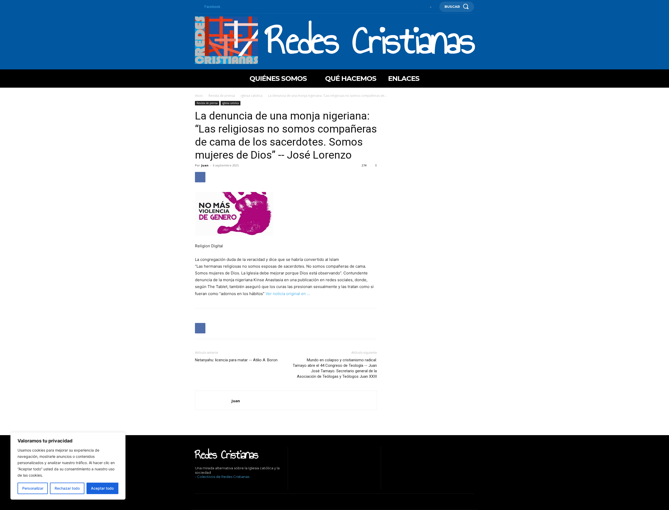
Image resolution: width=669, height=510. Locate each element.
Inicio (199, 95)
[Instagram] (203, 485)
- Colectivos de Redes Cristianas (222, 477)
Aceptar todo (102, 488)
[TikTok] (212, 485)
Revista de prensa (222, 95)
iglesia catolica (251, 95)
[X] (219, 485)
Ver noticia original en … (288, 293)
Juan (205, 165)
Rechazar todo (67, 488)
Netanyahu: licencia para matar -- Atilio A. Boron (236, 360)
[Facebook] (197, 7)
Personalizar (32, 488)
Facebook (212, 6)
